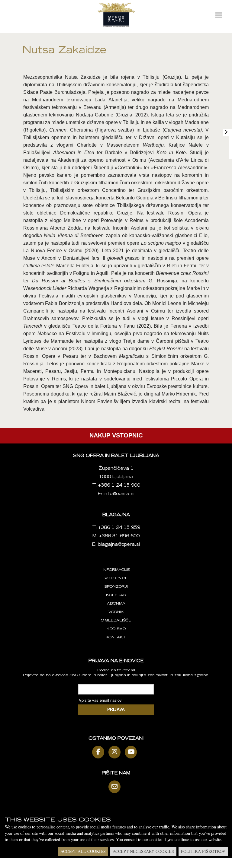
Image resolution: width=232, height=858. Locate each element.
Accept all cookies (83, 851)
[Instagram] (116, 752)
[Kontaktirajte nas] (116, 786)
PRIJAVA (116, 709)
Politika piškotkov (203, 851)
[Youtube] (132, 752)
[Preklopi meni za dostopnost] (226, 132)
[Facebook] (99, 752)
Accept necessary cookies (143, 851)
